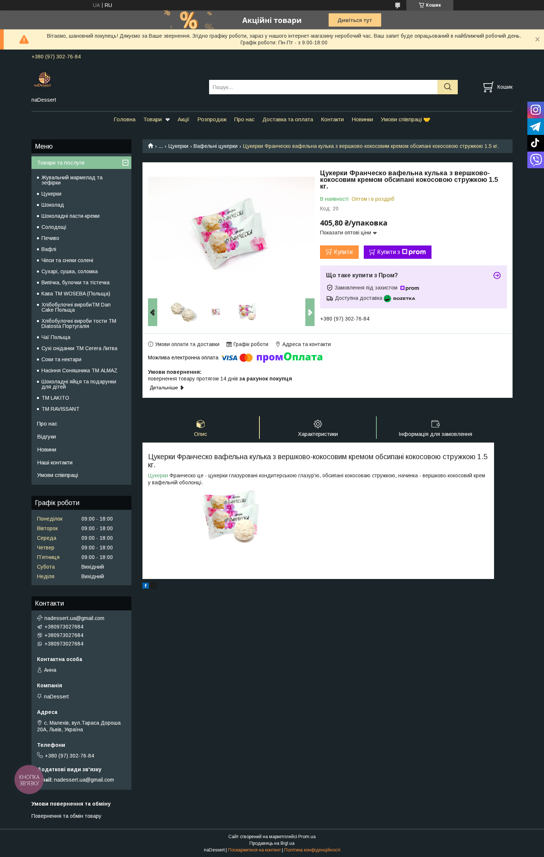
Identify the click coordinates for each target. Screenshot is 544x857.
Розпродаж (211, 119)
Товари (152, 119)
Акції (183, 119)
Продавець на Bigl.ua (272, 843)
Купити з (388, 252)
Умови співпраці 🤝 (405, 119)
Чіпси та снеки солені (67, 260)
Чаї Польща (55, 337)
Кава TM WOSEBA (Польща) (75, 294)
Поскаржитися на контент (254, 850)
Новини (46, 449)
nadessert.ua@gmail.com (74, 618)
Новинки (362, 119)
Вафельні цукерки (216, 146)
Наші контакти (55, 462)
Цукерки (178, 146)
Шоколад (52, 205)
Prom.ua (307, 836)
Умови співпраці (57, 475)
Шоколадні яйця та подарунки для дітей (78, 384)
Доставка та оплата (287, 119)
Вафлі (48, 249)
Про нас (244, 119)
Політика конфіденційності (312, 850)
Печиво (50, 238)
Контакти (332, 119)
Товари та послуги (60, 162)
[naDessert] (115, 80)
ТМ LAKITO (55, 398)
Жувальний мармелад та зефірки (72, 180)
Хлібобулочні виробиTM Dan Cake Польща (76, 307)
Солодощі (53, 227)
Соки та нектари (61, 359)
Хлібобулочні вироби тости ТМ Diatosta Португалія (78, 323)
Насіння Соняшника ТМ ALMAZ (79, 370)
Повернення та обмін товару (66, 816)
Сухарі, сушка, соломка (69, 271)
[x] (154, 587)
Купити (343, 252)
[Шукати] (447, 87)
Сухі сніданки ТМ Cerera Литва (79, 348)
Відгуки (46, 436)
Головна (124, 119)
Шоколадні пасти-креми (70, 216)
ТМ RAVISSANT (60, 409)
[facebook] (145, 587)
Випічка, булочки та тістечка (75, 282)
